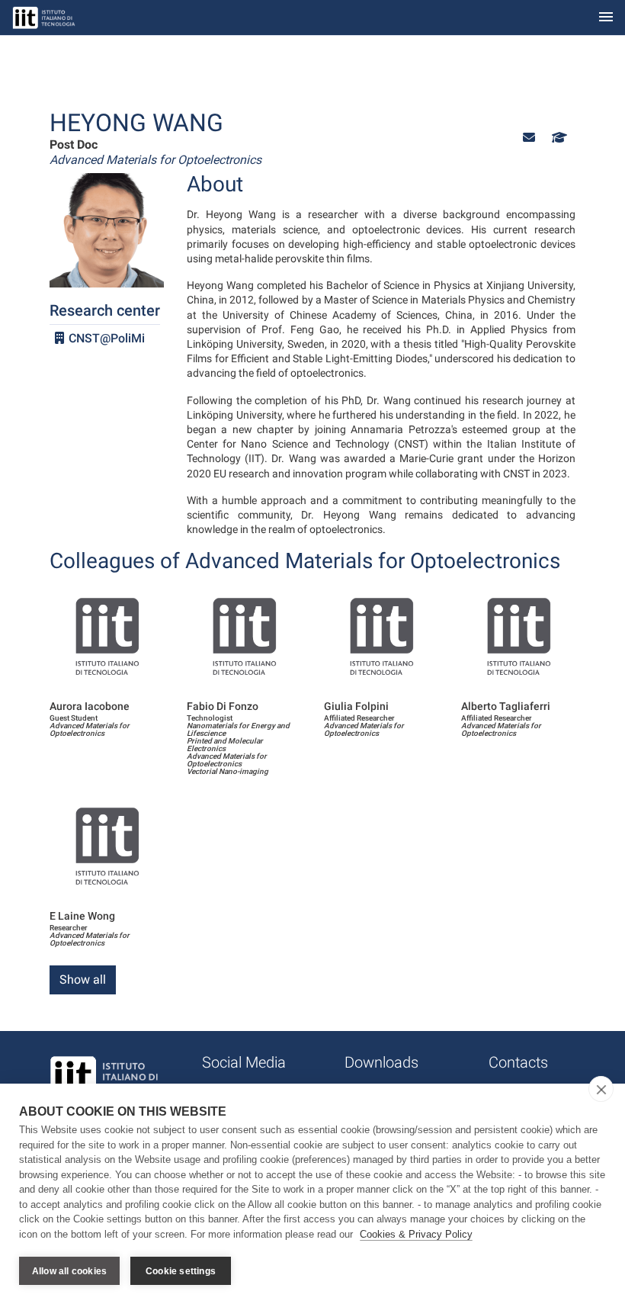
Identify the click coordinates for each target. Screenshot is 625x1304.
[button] (529, 137)
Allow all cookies (69, 1271)
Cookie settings (181, 1271)
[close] (601, 1089)
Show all (82, 979)
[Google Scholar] (557, 137)
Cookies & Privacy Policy (416, 1234)
